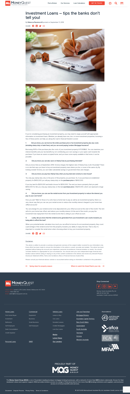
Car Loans (56, 319)
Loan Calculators (79, 3)
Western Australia (82, 339)
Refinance (8, 322)
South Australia (81, 329)
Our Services (65, 3)
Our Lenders (57, 341)
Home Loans (9, 312)
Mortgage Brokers (82, 315)
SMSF (31, 341)
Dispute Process (18, 390)
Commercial (33, 312)
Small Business (34, 322)
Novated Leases (58, 322)
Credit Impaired (10, 333)
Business (32, 319)
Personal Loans (10, 341)
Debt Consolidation (11, 329)
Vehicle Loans (57, 312)
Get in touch (96, 3)
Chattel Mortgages (59, 326)
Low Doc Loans (58, 329)
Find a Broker (52, 3)
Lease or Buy (57, 315)
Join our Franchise (83, 312)
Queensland (80, 326)
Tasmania (79, 333)
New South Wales (82, 322)
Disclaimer (8, 390)
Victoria (79, 336)
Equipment (32, 315)
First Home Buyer (10, 315)
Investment (8, 319)
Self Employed (10, 326)
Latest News (57, 338)
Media (55, 334)
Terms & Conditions (42, 390)
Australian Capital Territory (85, 319)
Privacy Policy (29, 390)
